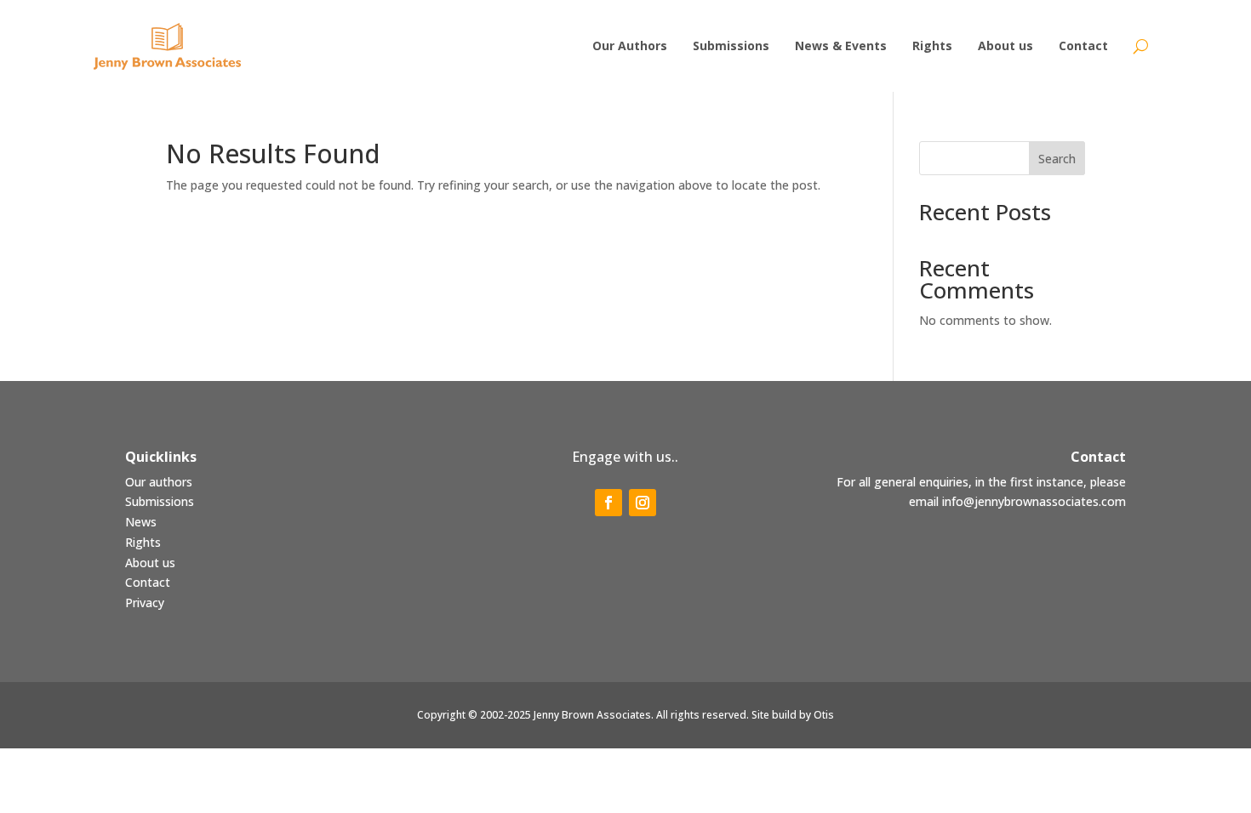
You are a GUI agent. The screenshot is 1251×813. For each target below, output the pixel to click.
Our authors (158, 482)
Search (1057, 159)
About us (150, 562)
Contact (147, 582)
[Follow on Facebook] (608, 502)
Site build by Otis (792, 715)
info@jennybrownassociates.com (1034, 501)
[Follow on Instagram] (642, 502)
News (141, 522)
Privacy (144, 602)
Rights (143, 542)
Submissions (159, 501)
